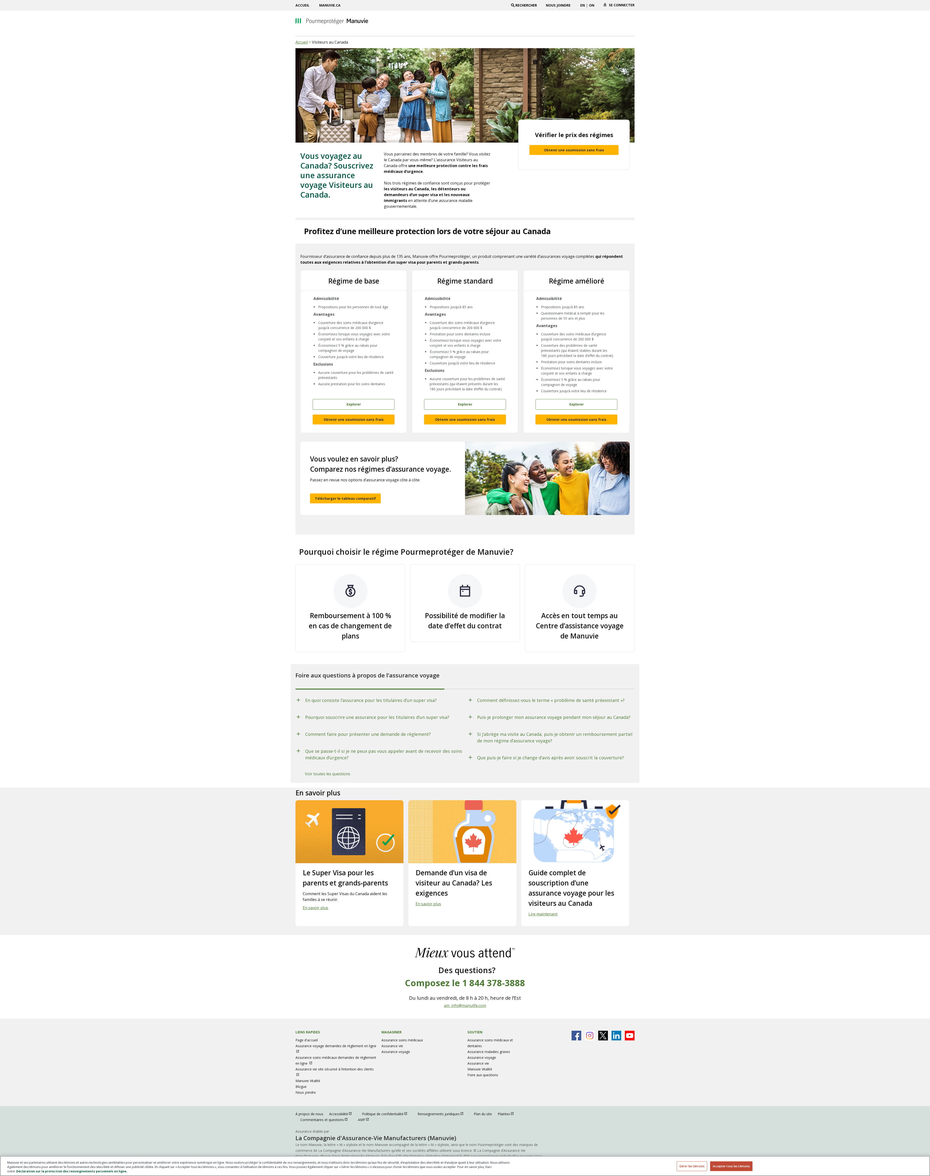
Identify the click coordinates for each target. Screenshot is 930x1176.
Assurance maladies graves (488, 1051)
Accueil (302, 5)
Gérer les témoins (692, 1166)
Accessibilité (342, 1113)
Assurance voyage (395, 1051)
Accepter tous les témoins (731, 1166)
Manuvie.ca (330, 5)
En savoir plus (315, 907)
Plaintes (508, 1113)
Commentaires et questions (326, 1119)
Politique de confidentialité (387, 1113)
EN (582, 5)
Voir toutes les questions (327, 773)
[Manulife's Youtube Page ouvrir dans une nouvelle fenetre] (630, 1035)
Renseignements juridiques (443, 1113)
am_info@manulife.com (465, 1005)
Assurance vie (392, 1046)
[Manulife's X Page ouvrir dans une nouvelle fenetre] (603, 1035)
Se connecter (622, 5)
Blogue (301, 1086)
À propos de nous (309, 1114)
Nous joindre (558, 5)
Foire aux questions (482, 1075)
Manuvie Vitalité (307, 1080)
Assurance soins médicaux (402, 1040)
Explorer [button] (354, 404)
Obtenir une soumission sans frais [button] (354, 419)
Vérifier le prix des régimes (574, 135)
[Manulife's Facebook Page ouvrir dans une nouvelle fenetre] (576, 1035)
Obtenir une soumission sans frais (574, 150)
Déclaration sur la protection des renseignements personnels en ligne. (71, 1171)
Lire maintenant (543, 914)
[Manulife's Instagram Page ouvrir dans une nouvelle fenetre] (590, 1035)
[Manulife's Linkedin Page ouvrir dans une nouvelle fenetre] (616, 1035)
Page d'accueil (306, 1040)
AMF (365, 1119)
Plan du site (483, 1114)
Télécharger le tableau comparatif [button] (345, 498)
